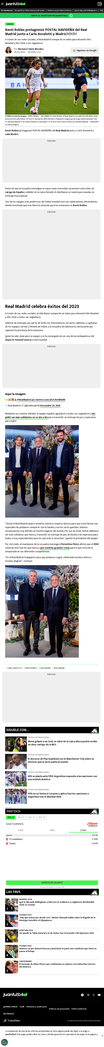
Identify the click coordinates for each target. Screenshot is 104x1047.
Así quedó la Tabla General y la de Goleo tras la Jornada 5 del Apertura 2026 (56, 933)
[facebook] (82, 994)
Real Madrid (59, 668)
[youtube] (99, 994)
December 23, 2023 (50, 406)
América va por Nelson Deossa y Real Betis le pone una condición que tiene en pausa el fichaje (58, 950)
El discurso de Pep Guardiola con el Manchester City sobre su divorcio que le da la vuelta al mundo (61, 760)
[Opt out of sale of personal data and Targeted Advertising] (4, 1042)
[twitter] (94, 994)
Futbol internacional (38, 737)
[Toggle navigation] (2, 4)
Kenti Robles (31, 668)
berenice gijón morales (30, 49)
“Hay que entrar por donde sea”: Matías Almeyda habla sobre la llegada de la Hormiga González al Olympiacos (57, 919)
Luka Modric (45, 668)
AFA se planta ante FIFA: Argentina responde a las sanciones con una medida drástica (62, 777)
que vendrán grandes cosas (55, 548)
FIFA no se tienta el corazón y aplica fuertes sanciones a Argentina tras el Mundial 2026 (58, 795)
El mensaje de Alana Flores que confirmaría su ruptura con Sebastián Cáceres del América (57, 965)
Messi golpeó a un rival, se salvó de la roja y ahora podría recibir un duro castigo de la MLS (62, 743)
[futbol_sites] (11, 1020)
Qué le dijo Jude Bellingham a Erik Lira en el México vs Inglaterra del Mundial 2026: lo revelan (56, 903)
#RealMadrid (24, 400)
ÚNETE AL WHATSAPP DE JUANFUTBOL (49, 16)
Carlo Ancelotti (15, 668)
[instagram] (88, 994)
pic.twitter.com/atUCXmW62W (48, 400)
